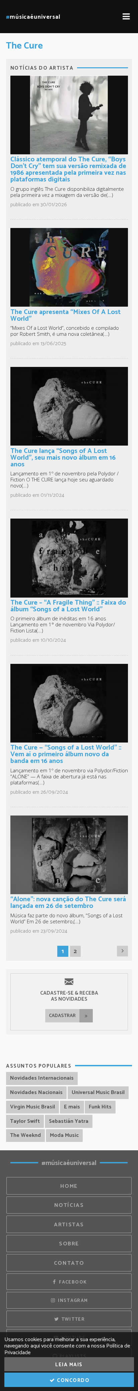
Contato (69, 1263)
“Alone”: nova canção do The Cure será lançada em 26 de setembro (68, 903)
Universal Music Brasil (98, 1092)
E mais (72, 1106)
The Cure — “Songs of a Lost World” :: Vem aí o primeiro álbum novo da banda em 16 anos (65, 754)
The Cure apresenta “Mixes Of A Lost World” (65, 315)
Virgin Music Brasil (32, 1106)
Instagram (72, 1300)
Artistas (69, 1224)
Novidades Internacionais (42, 1078)
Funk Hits (100, 1106)
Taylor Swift (25, 1121)
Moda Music (64, 1135)
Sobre (69, 1243)
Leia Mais (69, 1365)
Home (69, 1186)
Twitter (72, 1319)
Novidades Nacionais (36, 1092)
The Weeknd (25, 1135)
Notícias (69, 1205)
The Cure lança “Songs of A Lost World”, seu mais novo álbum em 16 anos (63, 458)
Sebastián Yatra (68, 1121)
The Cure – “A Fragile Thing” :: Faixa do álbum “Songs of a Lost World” (68, 606)
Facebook (72, 1282)
